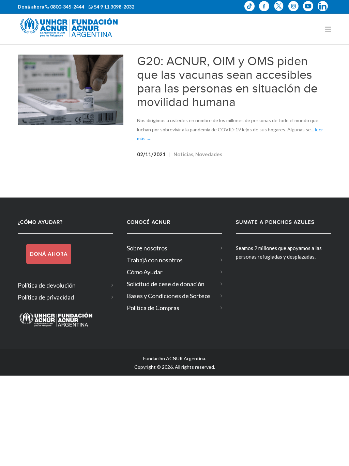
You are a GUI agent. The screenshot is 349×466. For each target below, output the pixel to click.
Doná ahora (49, 254)
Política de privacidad (46, 297)
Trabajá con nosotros (155, 260)
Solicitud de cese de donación (165, 284)
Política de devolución (47, 285)
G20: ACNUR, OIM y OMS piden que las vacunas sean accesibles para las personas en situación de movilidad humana (227, 82)
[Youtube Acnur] (310, 6)
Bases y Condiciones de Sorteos (169, 296)
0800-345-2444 (67, 7)
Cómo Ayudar (145, 272)
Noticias (183, 154)
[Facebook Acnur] (266, 6)
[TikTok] (251, 6)
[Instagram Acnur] (295, 6)
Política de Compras (153, 307)
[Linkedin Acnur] (324, 6)
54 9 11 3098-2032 (114, 7)
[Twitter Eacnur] (281, 6)
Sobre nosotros (147, 248)
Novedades (208, 154)
